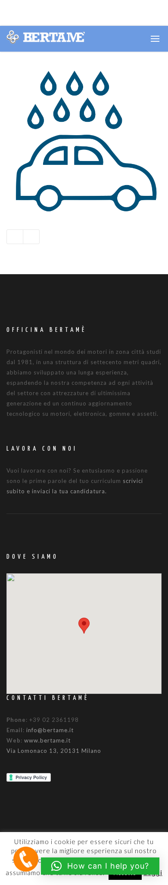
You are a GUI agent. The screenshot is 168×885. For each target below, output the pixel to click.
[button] (84, 625)
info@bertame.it (50, 730)
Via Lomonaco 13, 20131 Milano (53, 750)
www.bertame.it (47, 740)
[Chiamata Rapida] (26, 858)
